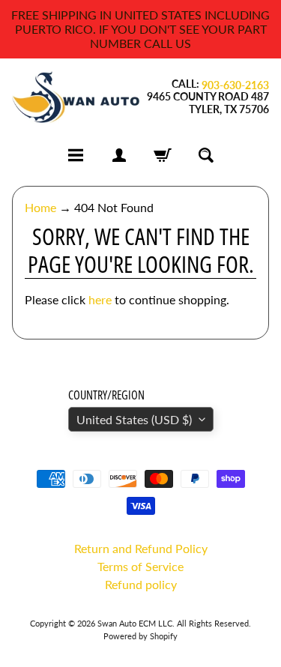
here (100, 299)
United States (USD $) (134, 419)
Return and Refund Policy (141, 548)
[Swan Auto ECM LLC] (76, 97)
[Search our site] (206, 155)
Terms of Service (140, 566)
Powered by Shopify (140, 636)
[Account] (119, 155)
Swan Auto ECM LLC (134, 623)
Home (40, 207)
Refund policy (141, 584)
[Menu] (75, 155)
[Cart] (162, 155)
